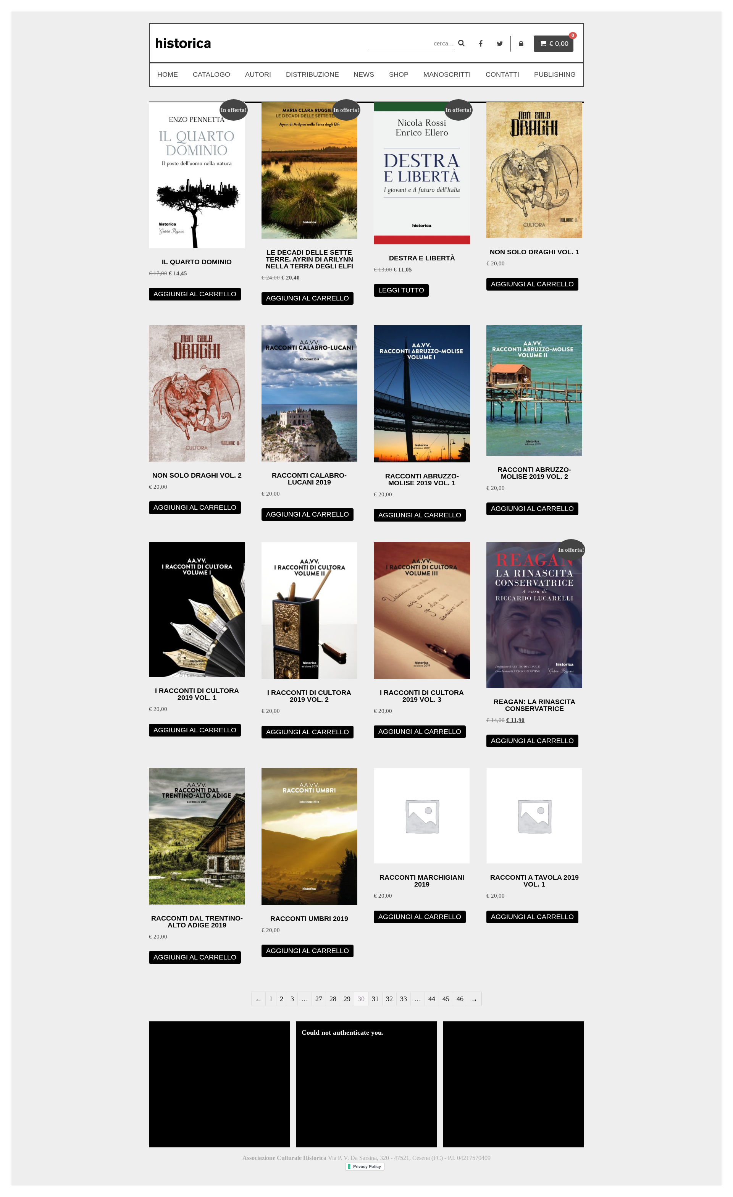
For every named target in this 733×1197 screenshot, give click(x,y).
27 (318, 999)
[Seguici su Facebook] (480, 44)
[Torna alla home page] (220, 43)
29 (347, 999)
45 (445, 999)
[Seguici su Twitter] (500, 44)
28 (332, 999)
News (364, 74)
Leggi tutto (401, 290)
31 (375, 999)
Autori (258, 74)
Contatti (502, 74)
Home (167, 74)
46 (460, 999)
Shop (398, 74)
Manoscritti (447, 74)
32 (389, 999)
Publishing (555, 74)
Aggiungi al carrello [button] (194, 294)
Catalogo (211, 74)
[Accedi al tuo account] (521, 44)
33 (403, 999)
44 (431, 999)
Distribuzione (312, 74)
